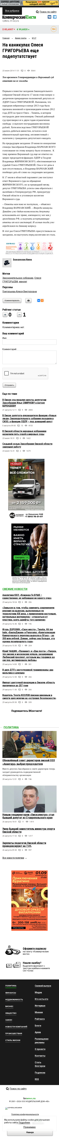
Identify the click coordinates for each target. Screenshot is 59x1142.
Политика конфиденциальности (25, 1114)
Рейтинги (40, 1019)
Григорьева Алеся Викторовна (19, 291)
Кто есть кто (41, 999)
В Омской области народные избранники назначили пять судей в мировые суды (24, 433)
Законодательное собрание (17, 278)
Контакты (40, 1056)
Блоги (38, 1025)
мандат (23, 281)
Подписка (40, 1072)
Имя (4, 338)
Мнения (39, 1012)
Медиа (38, 992)
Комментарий (9, 349)
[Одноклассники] (42, 300)
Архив (38, 1032)
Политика (11, 727)
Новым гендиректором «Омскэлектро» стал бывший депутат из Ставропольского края (28, 816)
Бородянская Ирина (22, 259)
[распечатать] (28, 302)
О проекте (40, 1049)
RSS (37, 1079)
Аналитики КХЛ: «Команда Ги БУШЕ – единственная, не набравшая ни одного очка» (27, 596)
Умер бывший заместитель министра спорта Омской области (28, 830)
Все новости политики (13, 857)
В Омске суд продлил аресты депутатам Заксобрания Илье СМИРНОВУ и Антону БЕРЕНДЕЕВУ (24, 402)
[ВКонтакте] (38, 300)
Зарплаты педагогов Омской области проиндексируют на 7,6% (24, 844)
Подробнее (24, 1122)
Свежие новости (14, 589)
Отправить (9, 385)
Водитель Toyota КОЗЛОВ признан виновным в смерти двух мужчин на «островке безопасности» (29, 697)
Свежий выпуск (43, 986)
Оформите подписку (34, 948)
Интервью (40, 1005)
